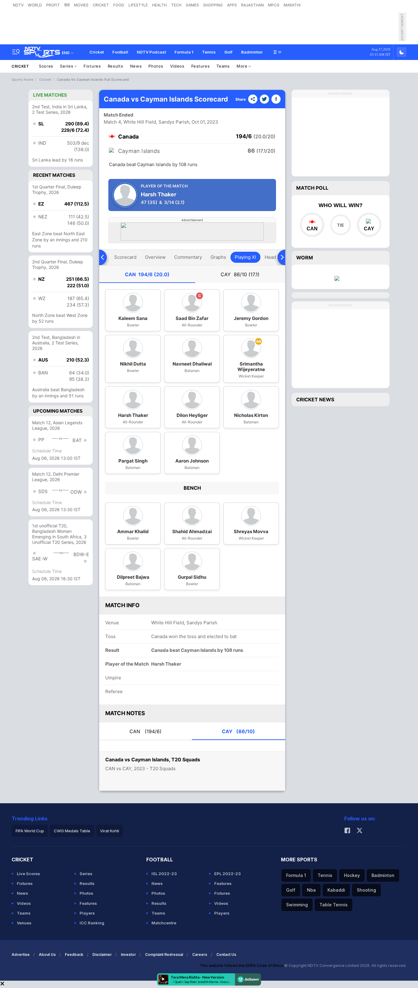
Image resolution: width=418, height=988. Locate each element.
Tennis (209, 52)
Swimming (297, 904)
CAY (240, 274)
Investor (128, 954)
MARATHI (292, 5)
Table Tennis (333, 904)
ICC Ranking (92, 922)
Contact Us (226, 954)
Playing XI (245, 257)
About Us (47, 954)
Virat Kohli (109, 830)
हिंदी (67, 5)
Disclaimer (102, 954)
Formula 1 (183, 52)
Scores (46, 66)
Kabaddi (336, 890)
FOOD (118, 5)
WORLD (35, 5)
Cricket (96, 52)
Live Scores (28, 873)
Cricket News (315, 399)
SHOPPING (213, 5)
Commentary (188, 257)
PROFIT (53, 5)
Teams (223, 66)
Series (67, 66)
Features (200, 66)
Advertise (21, 954)
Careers (199, 954)
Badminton (252, 52)
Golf (228, 52)
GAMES (192, 5)
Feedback (74, 954)
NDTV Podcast (151, 52)
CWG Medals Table (72, 830)
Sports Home (22, 79)
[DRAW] (340, 225)
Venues (24, 922)
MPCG (273, 5)
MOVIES (81, 5)
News (136, 66)
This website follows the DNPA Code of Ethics (242, 965)
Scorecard (125, 257)
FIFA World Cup (30, 830)
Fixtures (92, 66)
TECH (176, 5)
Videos (177, 66)
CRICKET (101, 5)
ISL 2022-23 (164, 873)
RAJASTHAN (252, 5)
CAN (147, 274)
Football (120, 52)
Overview (155, 257)
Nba (311, 890)
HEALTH (159, 5)
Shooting (366, 890)
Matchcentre (163, 922)
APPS (232, 5)
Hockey (352, 875)
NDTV (18, 5)
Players (87, 913)
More (243, 66)
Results (115, 66)
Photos (155, 66)
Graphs (218, 257)
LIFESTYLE (138, 5)
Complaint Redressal (164, 954)
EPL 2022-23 (227, 873)
